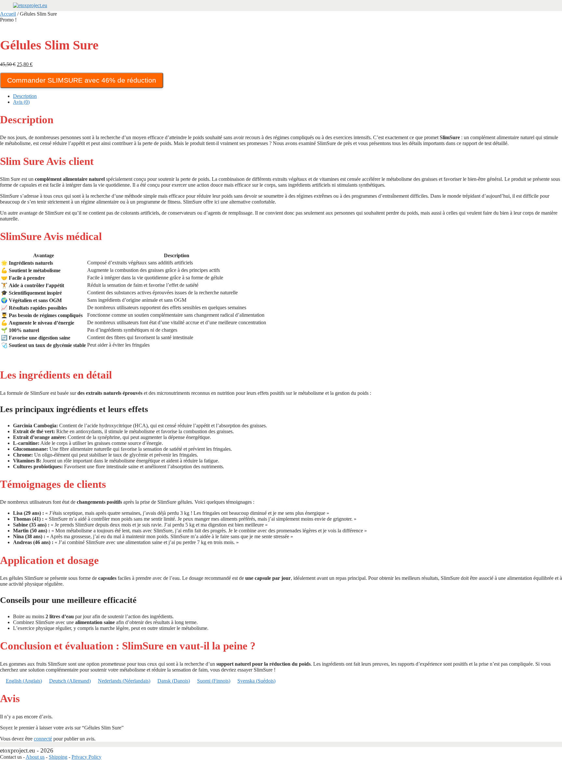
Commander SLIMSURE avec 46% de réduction (81, 80)
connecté (43, 738)
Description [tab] (25, 96)
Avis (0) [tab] (21, 102)
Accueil (8, 14)
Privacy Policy (86, 757)
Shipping (58, 757)
